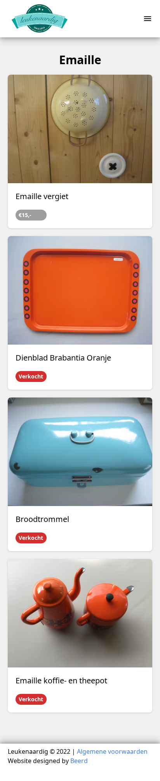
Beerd (79, 760)
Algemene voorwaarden (112, 751)
